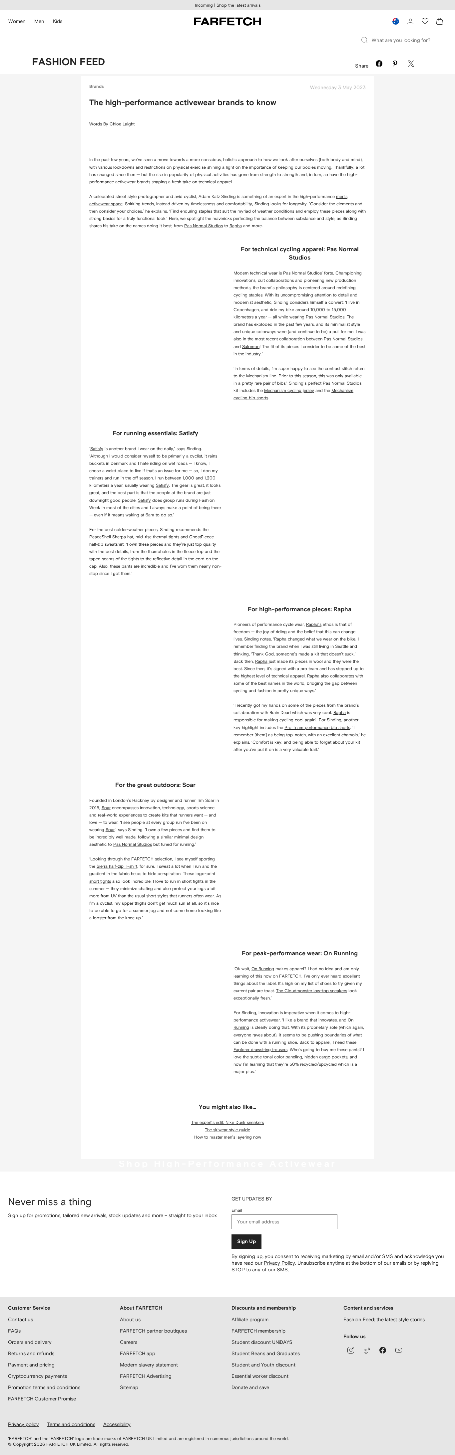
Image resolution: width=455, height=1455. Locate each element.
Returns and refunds (31, 1353)
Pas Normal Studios (203, 226)
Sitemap (129, 1387)
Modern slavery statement (149, 1364)
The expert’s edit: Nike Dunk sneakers (227, 1122)
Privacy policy (23, 1424)
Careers (128, 1342)
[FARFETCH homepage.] (227, 21)
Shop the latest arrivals (238, 5)
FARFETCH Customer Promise (42, 1398)
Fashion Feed (68, 62)
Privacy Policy (279, 1262)
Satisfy (96, 449)
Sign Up (246, 1241)
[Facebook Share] (379, 65)
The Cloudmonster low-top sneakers (311, 991)
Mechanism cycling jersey (289, 390)
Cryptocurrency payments (37, 1375)
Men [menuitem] (39, 21)
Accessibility (117, 1424)
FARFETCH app (137, 1353)
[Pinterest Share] (395, 65)
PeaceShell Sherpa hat (111, 537)
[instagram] (350, 1350)
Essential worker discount (259, 1375)
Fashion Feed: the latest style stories (384, 1319)
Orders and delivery (30, 1342)
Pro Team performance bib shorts (317, 727)
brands (96, 87)
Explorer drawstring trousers (260, 1049)
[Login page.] (410, 21)
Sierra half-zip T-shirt (117, 866)
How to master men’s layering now (227, 1137)
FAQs (14, 1330)
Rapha (235, 226)
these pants (121, 566)
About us (130, 1319)
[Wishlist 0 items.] (425, 21)
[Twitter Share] (411, 65)
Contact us (20, 1319)
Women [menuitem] (17, 21)
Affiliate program (249, 1319)
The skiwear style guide (227, 1130)
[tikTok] (366, 1350)
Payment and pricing (31, 1364)
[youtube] (398, 1350)
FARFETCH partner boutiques (153, 1330)
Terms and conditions (71, 1424)
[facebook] (382, 1350)
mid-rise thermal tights (157, 537)
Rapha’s (313, 624)
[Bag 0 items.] (439, 21)
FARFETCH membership (258, 1330)
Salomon (250, 346)
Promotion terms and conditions (44, 1387)
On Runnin (261, 969)
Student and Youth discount (263, 1364)
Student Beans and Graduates (265, 1353)
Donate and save (250, 1387)
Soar (106, 808)
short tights (100, 881)
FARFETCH (142, 859)
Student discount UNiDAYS (261, 1342)
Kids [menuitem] (57, 21)
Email (236, 1210)
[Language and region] (395, 21)
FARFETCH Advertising (146, 1375)
